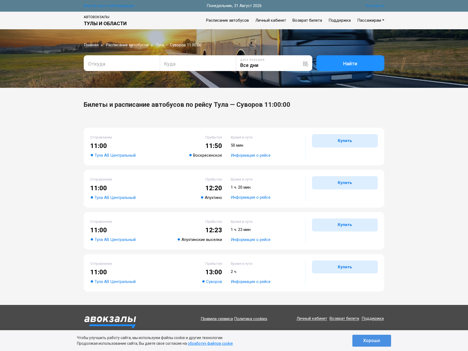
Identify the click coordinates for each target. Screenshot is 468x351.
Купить (345, 140)
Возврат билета (307, 20)
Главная (91, 45)
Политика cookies (250, 318)
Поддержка (340, 20)
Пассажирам (369, 20)
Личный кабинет (270, 20)
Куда (170, 64)
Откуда (96, 64)
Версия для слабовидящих (109, 5)
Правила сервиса (217, 318)
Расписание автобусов (227, 20)
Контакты (375, 5)
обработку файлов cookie (210, 343)
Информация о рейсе (251, 155)
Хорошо (371, 340)
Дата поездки (252, 60)
